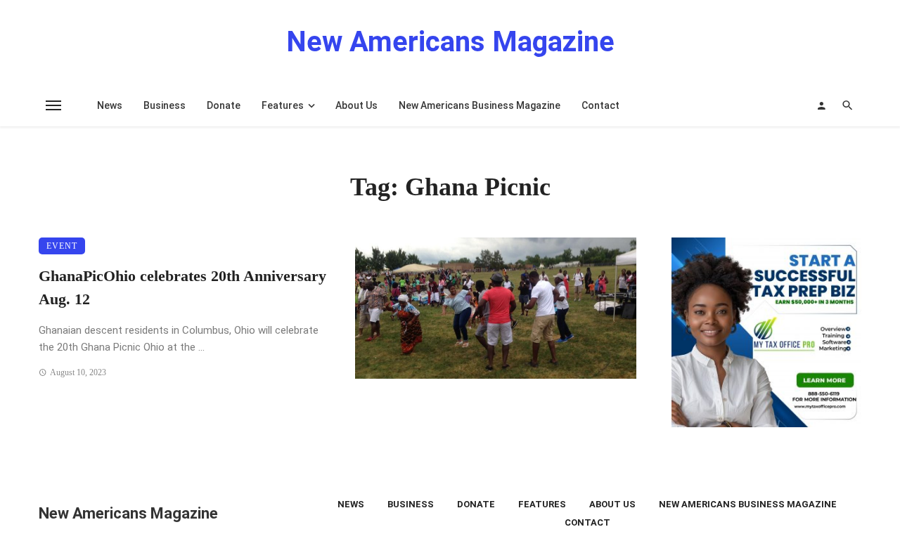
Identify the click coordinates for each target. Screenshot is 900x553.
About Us (356, 105)
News (109, 105)
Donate (223, 105)
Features (283, 105)
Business (164, 105)
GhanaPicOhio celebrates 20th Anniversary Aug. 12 (182, 288)
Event (61, 246)
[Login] (821, 105)
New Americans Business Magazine (479, 105)
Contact (600, 105)
